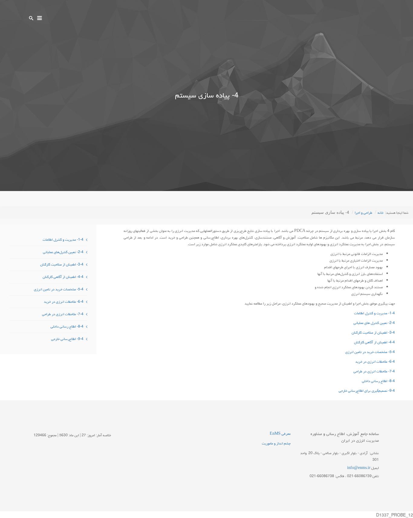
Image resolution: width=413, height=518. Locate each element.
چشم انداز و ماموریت (276, 443)
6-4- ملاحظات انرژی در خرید (375, 361)
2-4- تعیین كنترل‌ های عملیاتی (374, 322)
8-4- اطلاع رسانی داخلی (378, 381)
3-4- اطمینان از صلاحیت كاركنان (373, 332)
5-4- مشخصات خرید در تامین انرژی (370, 351)
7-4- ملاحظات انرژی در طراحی (374, 371)
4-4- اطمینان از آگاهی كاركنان (374, 342)
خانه (380, 212)
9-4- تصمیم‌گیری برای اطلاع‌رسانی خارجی (367, 390)
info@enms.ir (358, 467)
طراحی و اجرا (363, 212)
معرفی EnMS (280, 433)
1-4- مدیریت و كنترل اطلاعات (374, 313)
